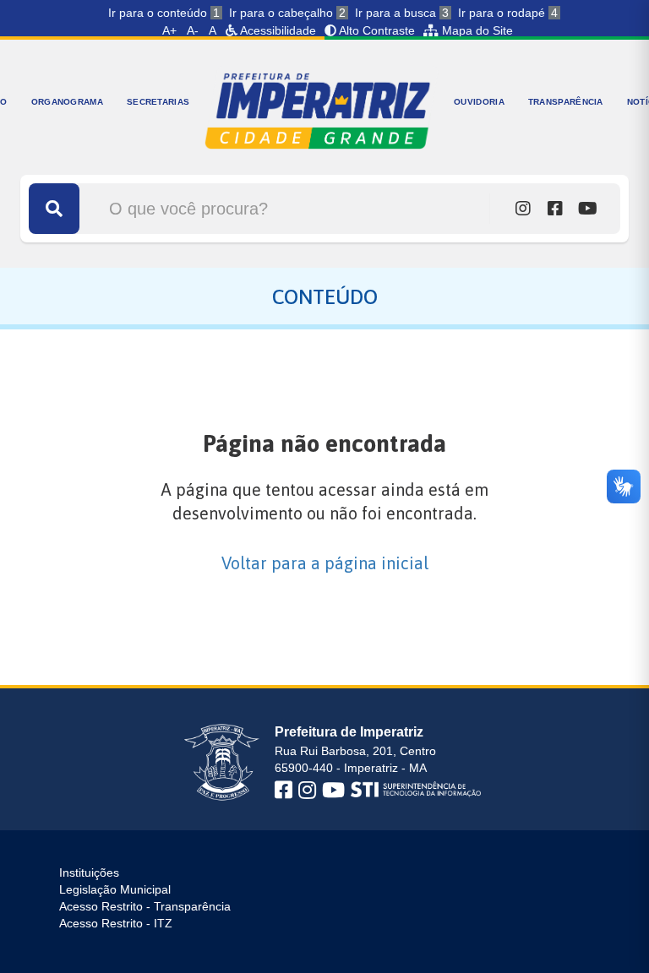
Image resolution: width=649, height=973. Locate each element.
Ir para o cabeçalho (287, 12)
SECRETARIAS (158, 101)
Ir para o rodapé (508, 12)
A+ (169, 30)
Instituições (89, 872)
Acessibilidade (276, 30)
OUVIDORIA (479, 101)
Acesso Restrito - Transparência (145, 906)
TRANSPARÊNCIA (565, 101)
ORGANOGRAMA (67, 101)
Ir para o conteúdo (164, 12)
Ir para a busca (402, 12)
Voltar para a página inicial (324, 563)
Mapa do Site (476, 30)
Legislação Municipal (115, 889)
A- (193, 30)
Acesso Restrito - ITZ (115, 923)
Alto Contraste (375, 30)
